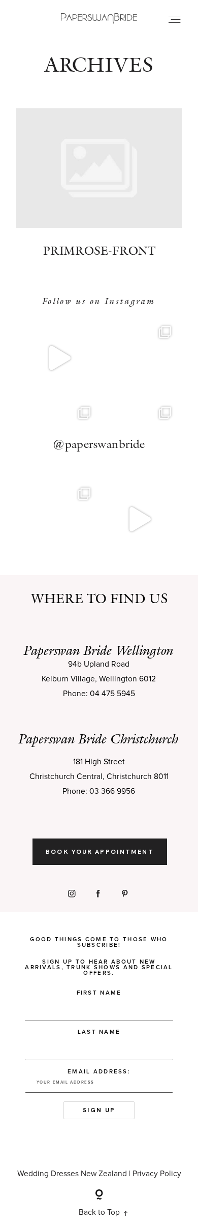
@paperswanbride (99, 444)
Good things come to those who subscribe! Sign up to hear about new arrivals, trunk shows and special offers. (99, 956)
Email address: (99, 1071)
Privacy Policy (157, 1174)
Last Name (99, 1032)
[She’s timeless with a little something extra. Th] (58, 358)
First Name (99, 993)
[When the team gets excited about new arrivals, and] (139, 358)
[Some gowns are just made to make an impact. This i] (139, 519)
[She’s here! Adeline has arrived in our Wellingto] (58, 519)
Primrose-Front (99, 190)
